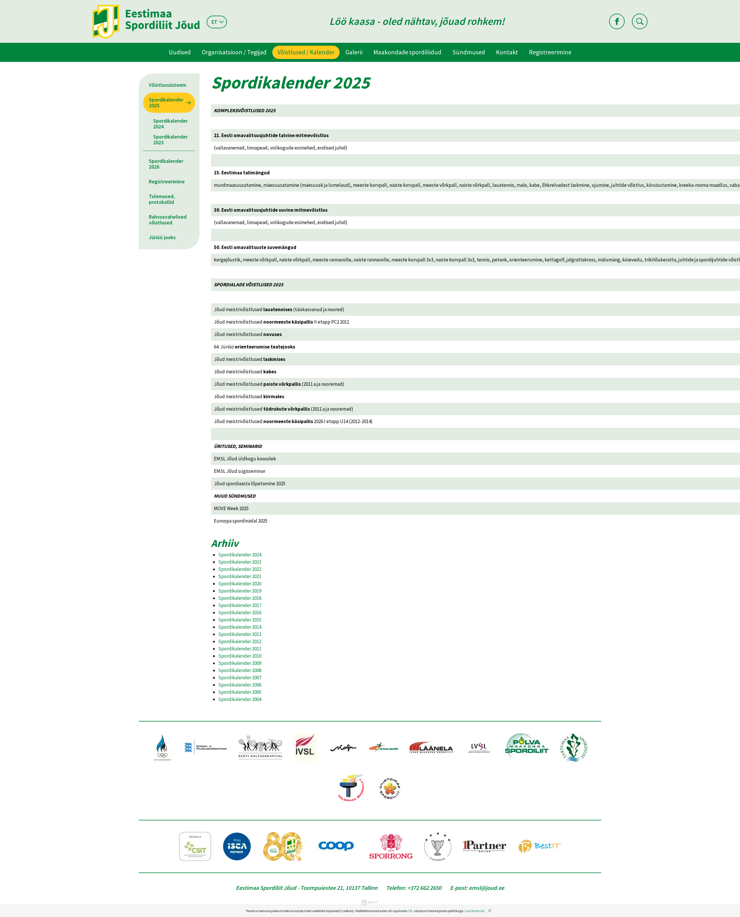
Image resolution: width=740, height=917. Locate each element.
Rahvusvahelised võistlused (167, 219)
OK (410, 911)
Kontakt (507, 52)
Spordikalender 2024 (170, 123)
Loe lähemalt (474, 911)
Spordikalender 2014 (239, 627)
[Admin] (1, 4)
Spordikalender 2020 (239, 583)
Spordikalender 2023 (170, 139)
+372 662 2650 (424, 887)
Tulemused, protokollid (162, 199)
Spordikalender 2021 (239, 576)
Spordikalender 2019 (239, 591)
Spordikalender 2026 (166, 164)
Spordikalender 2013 (239, 634)
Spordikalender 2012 (239, 641)
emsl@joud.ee (486, 887)
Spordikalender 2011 (239, 648)
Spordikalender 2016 (239, 612)
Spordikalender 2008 (239, 670)
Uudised (180, 52)
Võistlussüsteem (167, 85)
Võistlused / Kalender (306, 52)
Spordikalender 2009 (239, 663)
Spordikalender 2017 (239, 605)
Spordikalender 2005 (239, 692)
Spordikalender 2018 (239, 598)
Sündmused (468, 52)
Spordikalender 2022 (239, 569)
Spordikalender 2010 (239, 656)
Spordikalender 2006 (239, 685)
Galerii (353, 52)
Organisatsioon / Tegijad (234, 52)
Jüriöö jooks (162, 237)
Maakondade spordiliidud (407, 52)
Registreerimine (550, 52)
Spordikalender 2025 (166, 102)
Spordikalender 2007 (239, 677)
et (214, 22)
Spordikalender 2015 (239, 620)
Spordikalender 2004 (239, 699)
